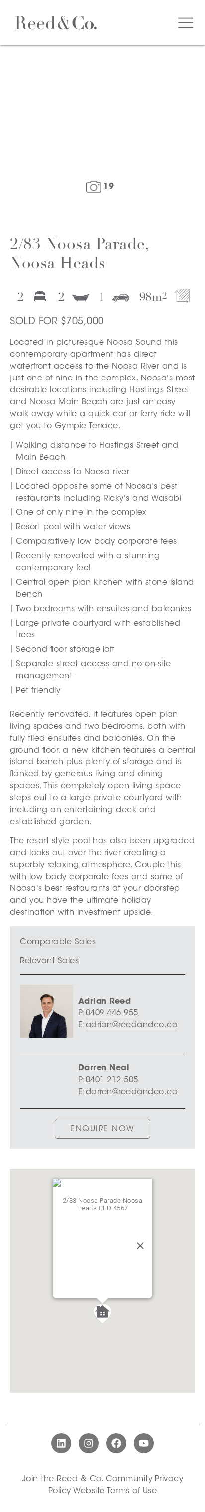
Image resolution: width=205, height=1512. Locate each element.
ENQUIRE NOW (102, 1129)
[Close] (140, 1246)
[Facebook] (116, 1443)
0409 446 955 (112, 1013)
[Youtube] (144, 1443)
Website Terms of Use (115, 1491)
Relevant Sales (49, 961)
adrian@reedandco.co (132, 1025)
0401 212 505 (112, 1080)
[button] (102, 1314)
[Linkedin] (61, 1443)
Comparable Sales (58, 942)
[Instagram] (89, 1443)
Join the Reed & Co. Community (87, 1479)
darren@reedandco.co (132, 1092)
